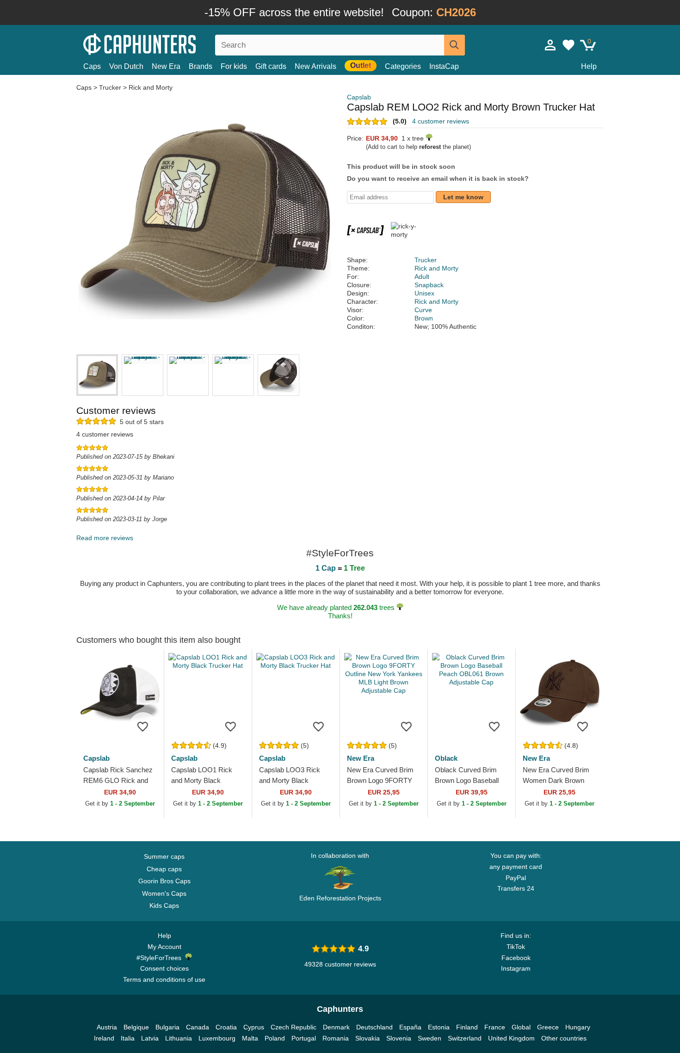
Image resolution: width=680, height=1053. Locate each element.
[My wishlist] (568, 45)
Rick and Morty (151, 87)
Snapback (429, 285)
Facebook (516, 957)
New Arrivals (315, 66)
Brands (200, 66)
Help (589, 66)
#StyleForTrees (160, 957)
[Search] (454, 45)
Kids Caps (164, 905)
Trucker (110, 87)
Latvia (150, 1038)
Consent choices (164, 968)
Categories (403, 66)
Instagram (516, 968)
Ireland (104, 1038)
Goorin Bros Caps (164, 881)
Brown (423, 318)
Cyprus (253, 1027)
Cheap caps (164, 869)
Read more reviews (104, 538)
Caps (92, 66)
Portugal (303, 1038)
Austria (107, 1027)
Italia (128, 1038)
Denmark (336, 1027)
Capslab (359, 97)
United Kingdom (511, 1038)
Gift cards (270, 66)
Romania (335, 1038)
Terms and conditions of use (164, 979)
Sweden (429, 1038)
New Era (166, 66)
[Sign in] (550, 45)
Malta (250, 1038)
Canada (197, 1027)
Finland (467, 1027)
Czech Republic (293, 1027)
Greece (548, 1027)
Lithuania (178, 1038)
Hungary (577, 1027)
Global (521, 1027)
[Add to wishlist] (143, 726)
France (494, 1027)
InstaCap (444, 66)
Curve (423, 310)
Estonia (439, 1027)
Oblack (446, 758)
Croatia (226, 1027)
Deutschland (374, 1027)
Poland (275, 1038)
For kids (234, 66)
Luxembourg (216, 1038)
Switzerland (465, 1038)
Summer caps (164, 856)
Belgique (136, 1027)
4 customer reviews (440, 121)
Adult (421, 276)
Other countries (564, 1038)
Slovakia (367, 1038)
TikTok (516, 946)
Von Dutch (126, 66)
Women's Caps (164, 893)
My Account (164, 946)
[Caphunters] (164, 43)
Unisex (424, 293)
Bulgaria (167, 1027)
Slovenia (398, 1038)
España (410, 1027)
